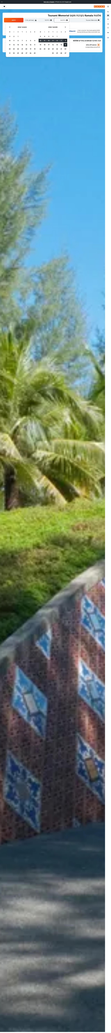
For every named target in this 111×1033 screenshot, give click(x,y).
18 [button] (44, 45)
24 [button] (49, 49)
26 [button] (40, 49)
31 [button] (9, 53)
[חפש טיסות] (108, 12)
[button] (2, 2)
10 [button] (49, 40)
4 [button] (44, 36)
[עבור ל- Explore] (108, 24)
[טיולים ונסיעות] (108, 32)
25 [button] (44, 49)
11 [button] (44, 40)
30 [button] (53, 53)
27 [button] (65, 53)
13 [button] (65, 45)
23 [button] (53, 49)
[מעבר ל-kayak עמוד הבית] (99, 6)
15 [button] (57, 45)
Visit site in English (49, 2)
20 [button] (65, 49)
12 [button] (40, 40)
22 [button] (57, 49)
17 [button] (48, 45)
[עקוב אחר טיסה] (108, 27)
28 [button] (61, 53)
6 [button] (65, 40)
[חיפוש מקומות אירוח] (108, 15)
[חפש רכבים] (108, 19)
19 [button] (40, 45)
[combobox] (84, 20)
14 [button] (61, 45)
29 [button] (57, 53)
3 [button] (48, 36)
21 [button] (61, 49)
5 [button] (40, 36)
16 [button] (53, 45)
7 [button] (61, 40)
